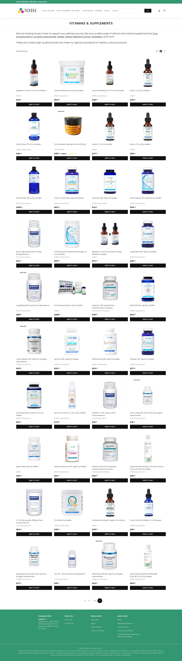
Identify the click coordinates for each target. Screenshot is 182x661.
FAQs (119, 620)
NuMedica (97, 36)
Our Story (68, 620)
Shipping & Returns (125, 623)
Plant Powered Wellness (68, 11)
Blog (107, 11)
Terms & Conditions (125, 631)
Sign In (93, 623)
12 (95, 601)
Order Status (96, 627)
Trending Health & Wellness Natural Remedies (128, 635)
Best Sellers (48, 11)
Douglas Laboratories (45, 36)
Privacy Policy (123, 627)
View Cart (95, 620)
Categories (87, 11)
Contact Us (69, 623)
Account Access (97, 631)
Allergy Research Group (78, 36)
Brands (99, 11)
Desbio (61, 36)
